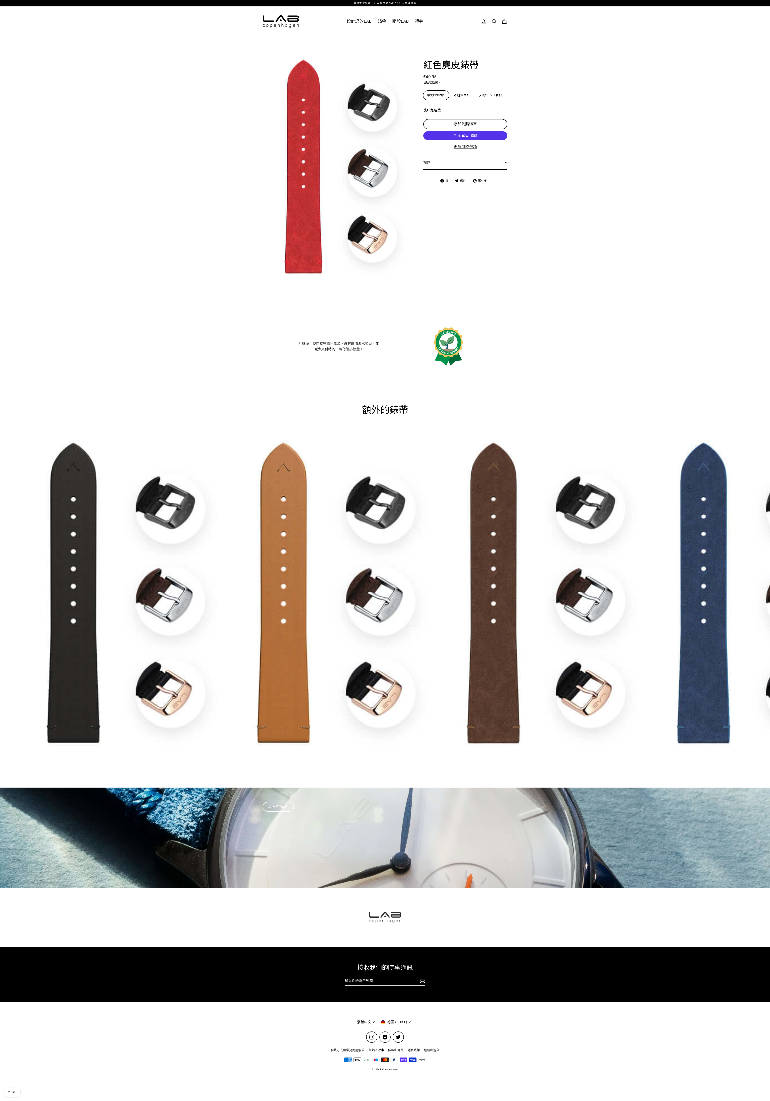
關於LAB (400, 21)
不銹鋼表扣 (462, 95)
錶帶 (382, 21)
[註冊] (422, 981)
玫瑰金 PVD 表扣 (490, 95)
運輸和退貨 (431, 1050)
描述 (426, 163)
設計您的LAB (359, 21)
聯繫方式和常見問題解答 (348, 1050)
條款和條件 (395, 1050)
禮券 (419, 21)
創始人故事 (376, 1050)
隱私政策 (414, 1050)
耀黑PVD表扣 (436, 95)
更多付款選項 (465, 146)
